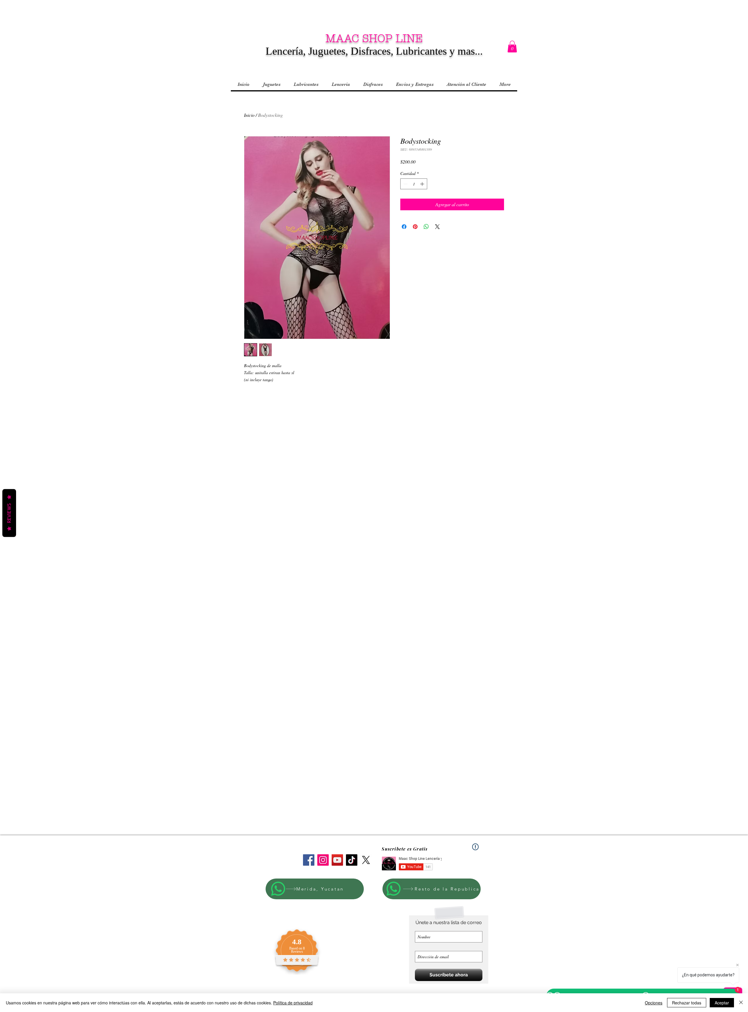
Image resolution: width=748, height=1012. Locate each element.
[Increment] (422, 184)
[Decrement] (404, 184)
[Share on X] (437, 226)
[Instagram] (323, 860)
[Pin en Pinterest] (415, 226)
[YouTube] (337, 860)
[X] (366, 860)
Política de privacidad (293, 1003)
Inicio (249, 115)
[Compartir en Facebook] (404, 226)
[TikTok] (351, 860)
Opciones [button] (653, 1003)
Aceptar (722, 1003)
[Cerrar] (740, 1002)
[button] (512, 47)
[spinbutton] (413, 184)
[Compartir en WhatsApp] (426, 226)
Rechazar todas (686, 1003)
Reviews (9, 513)
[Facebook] (308, 860)
